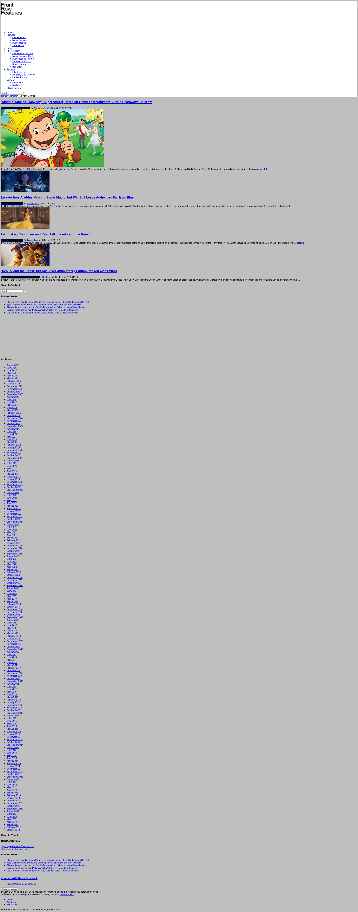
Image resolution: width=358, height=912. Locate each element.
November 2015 (15, 707)
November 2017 (15, 644)
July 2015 (11, 718)
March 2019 (12, 601)
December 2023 (15, 450)
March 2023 (12, 474)
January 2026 (13, 383)
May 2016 (12, 691)
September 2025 (15, 394)
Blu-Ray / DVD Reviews (24, 74)
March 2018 (12, 633)
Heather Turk (33, 203)
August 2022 (13, 492)
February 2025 (14, 413)
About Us (11, 902)
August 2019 (13, 588)
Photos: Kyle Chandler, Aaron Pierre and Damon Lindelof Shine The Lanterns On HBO (48, 302)
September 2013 (15, 776)
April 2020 (12, 567)
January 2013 (13, 798)
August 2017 (13, 652)
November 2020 (15, 548)
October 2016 (13, 678)
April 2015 (12, 726)
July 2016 (11, 686)
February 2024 (14, 444)
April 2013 (12, 790)
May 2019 (12, 596)
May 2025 (12, 405)
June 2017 (12, 657)
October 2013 (13, 774)
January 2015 (13, 734)
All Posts (12, 95)
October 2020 (13, 551)
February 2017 (14, 668)
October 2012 (13, 806)
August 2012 (13, 811)
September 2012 (15, 808)
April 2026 (12, 375)
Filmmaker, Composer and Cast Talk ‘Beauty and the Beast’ (46, 234)
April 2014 (12, 758)
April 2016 (12, 694)
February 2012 (14, 827)
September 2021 (15, 521)
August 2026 (13, 365)
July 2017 (11, 654)
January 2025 (13, 415)
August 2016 (13, 683)
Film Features (19, 37)
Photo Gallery (13, 50)
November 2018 (15, 612)
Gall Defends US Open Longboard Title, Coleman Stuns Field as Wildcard (42, 312)
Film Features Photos (22, 53)
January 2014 (13, 766)
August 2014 (13, 747)
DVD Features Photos (23, 58)
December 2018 (15, 609)
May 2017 (12, 660)
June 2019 (12, 593)
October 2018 (13, 614)
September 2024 (15, 426)
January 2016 (13, 702)
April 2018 (12, 630)
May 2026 (12, 373)
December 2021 (15, 513)
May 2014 (12, 755)
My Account (12, 904)
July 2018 (11, 622)
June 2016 (12, 689)
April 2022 (12, 503)
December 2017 (15, 641)
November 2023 (15, 452)
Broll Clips (17, 85)
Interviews (17, 82)
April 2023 (12, 471)
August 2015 (13, 715)
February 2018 (14, 636)
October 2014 (13, 742)
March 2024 (12, 442)
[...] (265, 169)
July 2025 (11, 399)
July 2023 (11, 463)
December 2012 (15, 800)
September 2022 (15, 490)
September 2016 (15, 681)
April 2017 (12, 662)
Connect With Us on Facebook (19, 878)
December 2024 (15, 418)
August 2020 (13, 556)
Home (10, 32)
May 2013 (12, 787)
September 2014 (15, 745)
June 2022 (12, 498)
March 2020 (12, 569)
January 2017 (13, 670)
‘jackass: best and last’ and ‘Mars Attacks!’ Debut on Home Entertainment (42, 310)
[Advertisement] (52, 22)
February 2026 (14, 381)
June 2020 (12, 561)
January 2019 (13, 606)
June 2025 (12, 402)
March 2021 (12, 537)
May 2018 (12, 628)
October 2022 (13, 487)
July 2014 (11, 750)
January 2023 (13, 479)
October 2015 (13, 710)
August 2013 (13, 779)
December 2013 (15, 768)
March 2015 (12, 729)
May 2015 (12, 723)
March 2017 (12, 665)
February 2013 (14, 795)
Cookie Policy (67, 894)
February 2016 (14, 699)
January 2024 (13, 447)
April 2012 (12, 822)
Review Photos (19, 77)
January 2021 (13, 543)
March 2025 (12, 410)
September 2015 (15, 713)
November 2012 (15, 803)
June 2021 (12, 529)
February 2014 (14, 763)
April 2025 (12, 407)
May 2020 (12, 564)
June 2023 (12, 466)
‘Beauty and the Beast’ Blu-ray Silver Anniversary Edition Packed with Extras (59, 271)
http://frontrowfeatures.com (14, 849)
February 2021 (14, 540)
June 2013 (12, 784)
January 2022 (13, 511)
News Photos (19, 64)
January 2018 (13, 638)
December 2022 (15, 482)
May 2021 (12, 532)
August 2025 (13, 397)
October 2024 (13, 423)
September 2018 (15, 617)
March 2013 (12, 792)
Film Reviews (19, 72)
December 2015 (15, 705)
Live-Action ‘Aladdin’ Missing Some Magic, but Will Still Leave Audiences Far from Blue (67, 197)
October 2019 (13, 583)
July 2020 (11, 559)
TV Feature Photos (21, 61)
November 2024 (15, 421)
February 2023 (14, 476)
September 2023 (15, 458)
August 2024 (13, 428)
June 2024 (12, 434)
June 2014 (12, 753)
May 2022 (12, 500)
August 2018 (13, 620)
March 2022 (12, 506)
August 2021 (13, 524)
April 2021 (12, 535)
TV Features (18, 45)
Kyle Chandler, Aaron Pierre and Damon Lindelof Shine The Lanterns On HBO (44, 304)
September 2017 (15, 649)
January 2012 (13, 830)
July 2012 (11, 814)
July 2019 (11, 591)
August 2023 (13, 460)
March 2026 (12, 378)
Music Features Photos (23, 56)
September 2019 (15, 585)
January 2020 (13, 575)
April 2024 (12, 439)
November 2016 (15, 675)
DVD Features (19, 43)
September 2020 (15, 553)
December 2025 (15, 386)
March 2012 (12, 824)
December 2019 (15, 577)
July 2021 (11, 527)
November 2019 (15, 580)
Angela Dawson (41, 108)
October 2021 (13, 519)
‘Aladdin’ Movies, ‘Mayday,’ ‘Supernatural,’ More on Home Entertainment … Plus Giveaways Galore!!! (76, 102)
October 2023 (13, 455)
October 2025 (13, 391)
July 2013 (11, 782)
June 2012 (12, 816)
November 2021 (15, 516)
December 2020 (15, 545)
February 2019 (14, 604)
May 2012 (12, 819)
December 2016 (15, 673)
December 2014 (15, 737)
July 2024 (11, 431)
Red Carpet (17, 66)
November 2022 (15, 484)
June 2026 (12, 370)
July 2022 (11, 495)
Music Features (20, 40)
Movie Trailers (14, 88)
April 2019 (12, 598)
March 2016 (12, 697)
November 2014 (15, 739)
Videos (10, 80)
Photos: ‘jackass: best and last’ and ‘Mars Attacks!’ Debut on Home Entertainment (46, 307)
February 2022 (14, 508)
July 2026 (11, 367)
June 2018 (12, 625)
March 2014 (12, 760)
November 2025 (15, 389)
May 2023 (12, 468)
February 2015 (14, 731)
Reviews (11, 69)
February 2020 (14, 572)
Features (11, 35)
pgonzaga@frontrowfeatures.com (17, 846)
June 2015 (12, 721)
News (9, 48)
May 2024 (12, 436)
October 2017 (13, 646)
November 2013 (15, 771)
